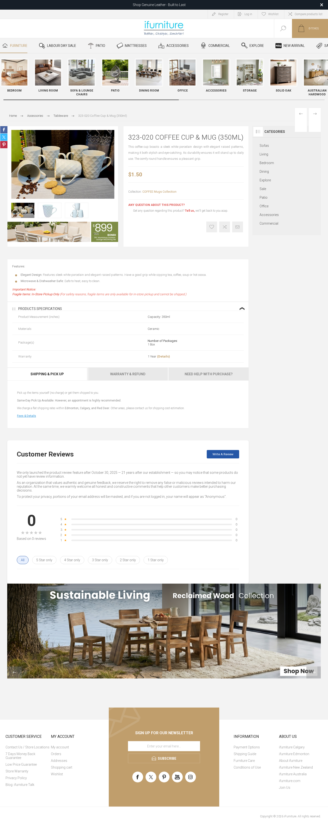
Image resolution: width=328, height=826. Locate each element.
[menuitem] (28, 747)
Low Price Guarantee (21, 764)
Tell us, (190, 210)
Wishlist (57, 774)
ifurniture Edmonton (294, 754)
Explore (265, 180)
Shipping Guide (245, 754)
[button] (320, 78)
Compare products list (308, 14)
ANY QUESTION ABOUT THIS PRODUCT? (156, 205)
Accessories (269, 215)
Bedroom (267, 163)
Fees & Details (26, 416)
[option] (22, 210)
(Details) (163, 356)
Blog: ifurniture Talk (20, 785)
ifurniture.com (289, 781)
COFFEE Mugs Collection (159, 191)
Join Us (284, 787)
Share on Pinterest (3, 144)
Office (264, 206)
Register (223, 14)
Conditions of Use (247, 767)
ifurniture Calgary (292, 747)
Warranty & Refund (128, 374)
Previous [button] (14, 672)
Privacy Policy (16, 778)
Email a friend (237, 227)
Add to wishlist (211, 227)
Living (264, 154)
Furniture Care (244, 761)
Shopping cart (61, 767)
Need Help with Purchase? (209, 374)
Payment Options (247, 747)
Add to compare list (224, 227)
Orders (56, 754)
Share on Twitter (3, 137)
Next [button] (313, 672)
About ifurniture (290, 761)
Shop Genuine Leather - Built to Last (159, 5)
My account (60, 747)
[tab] (47, 374)
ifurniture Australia (293, 774)
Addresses (59, 761)
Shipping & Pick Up (47, 374)
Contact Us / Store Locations (27, 747)
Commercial (269, 223)
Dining (264, 171)
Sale (263, 189)
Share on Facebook (3, 129)
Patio (263, 197)
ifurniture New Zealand (296, 767)
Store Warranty (17, 771)
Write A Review (223, 454)
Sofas (264, 146)
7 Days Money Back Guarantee (20, 756)
